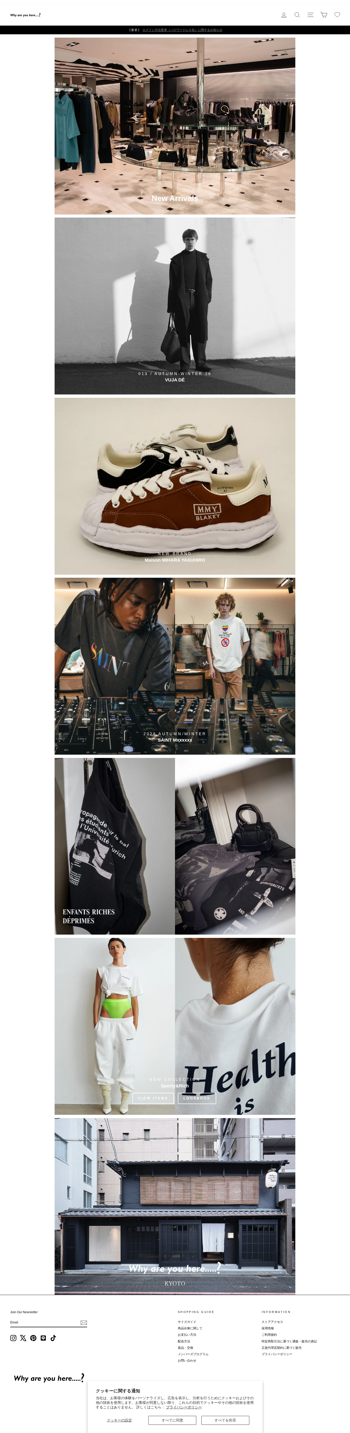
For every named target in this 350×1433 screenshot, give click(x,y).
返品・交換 (185, 1348)
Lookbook (197, 1098)
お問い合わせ (187, 1360)
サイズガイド (187, 1322)
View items (153, 1098)
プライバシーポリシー (184, 1407)
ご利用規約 (269, 1334)
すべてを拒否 (225, 1420)
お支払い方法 (187, 1334)
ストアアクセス (272, 1322)
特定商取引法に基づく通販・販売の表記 (289, 1341)
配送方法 (184, 1341)
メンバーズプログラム (193, 1354)
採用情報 (268, 1328)
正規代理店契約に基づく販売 (282, 1348)
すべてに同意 (172, 1420)
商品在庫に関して (190, 1328)
